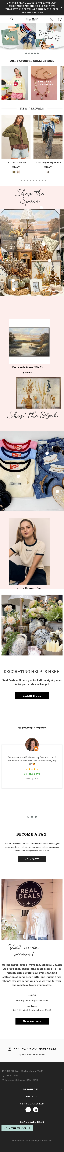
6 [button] (33, 180)
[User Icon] (51, 19)
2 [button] (29, 53)
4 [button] (35, 53)
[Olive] (13, 172)
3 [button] (32, 53)
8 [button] (39, 180)
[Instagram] (35, 1109)
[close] (61, 7)
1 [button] (26, 53)
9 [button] (42, 180)
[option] (32, 36)
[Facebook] (28, 1109)
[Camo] (48, 172)
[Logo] (32, 19)
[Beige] (18, 172)
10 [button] (45, 180)
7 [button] (36, 180)
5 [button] (38, 53)
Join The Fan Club (17, 1128)
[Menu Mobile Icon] (3, 19)
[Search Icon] (11, 19)
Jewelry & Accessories (44, 83)
